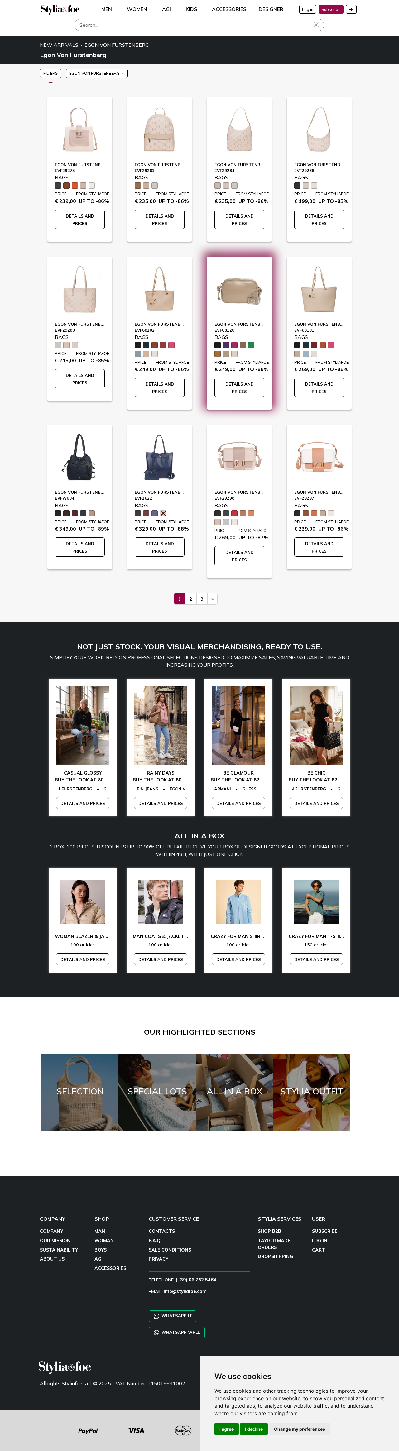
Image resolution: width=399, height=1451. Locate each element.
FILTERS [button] (50, 73)
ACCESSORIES (110, 1268)
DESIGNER (271, 9)
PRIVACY (158, 1259)
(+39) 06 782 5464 (196, 1280)
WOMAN (104, 1240)
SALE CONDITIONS (170, 1250)
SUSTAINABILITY (59, 1250)
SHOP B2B (269, 1231)
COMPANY (51, 1231)
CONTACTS (162, 1231)
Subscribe (331, 9)
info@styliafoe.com (185, 1291)
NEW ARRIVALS (59, 45)
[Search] (321, 25)
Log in (307, 9)
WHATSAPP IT (176, 1315)
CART (318, 1250)
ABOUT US (52, 1259)
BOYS (100, 1250)
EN (351, 9)
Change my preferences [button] (299, 1429)
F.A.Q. (155, 1240)
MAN (99, 1231)
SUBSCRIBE (325, 1231)
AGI (98, 1259)
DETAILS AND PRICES (82, 803)
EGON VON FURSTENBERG (116, 45)
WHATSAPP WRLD (180, 1332)
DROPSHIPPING (275, 1256)
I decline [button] (254, 1429)
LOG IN (319, 1240)
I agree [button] (226, 1429)
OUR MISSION (55, 1240)
